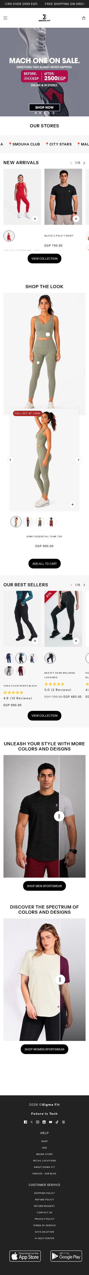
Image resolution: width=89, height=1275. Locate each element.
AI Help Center (44, 1238)
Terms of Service (44, 1225)
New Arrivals (21, 162)
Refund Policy (44, 1199)
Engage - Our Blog (44, 1173)
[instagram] (37, 1122)
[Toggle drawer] (5, 18)
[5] (53, 113)
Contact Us (44, 1212)
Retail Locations (44, 1160)
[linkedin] (44, 1122)
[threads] (63, 1122)
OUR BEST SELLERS (25, 584)
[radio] (9, 236)
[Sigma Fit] (44, 17)
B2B (44, 1148)
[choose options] (35, 218)
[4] (48, 113)
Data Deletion (44, 1232)
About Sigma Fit (44, 1167)
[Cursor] (59, 816)
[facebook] (25, 1122)
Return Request (44, 1206)
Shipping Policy (44, 1193)
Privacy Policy (44, 1219)
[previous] (10, 459)
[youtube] (50, 1122)
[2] (40, 113)
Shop (44, 1141)
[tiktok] (57, 1122)
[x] (31, 1122)
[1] (35, 113)
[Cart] (84, 18)
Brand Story (44, 1154)
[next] (84, 162)
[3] (44, 113)
